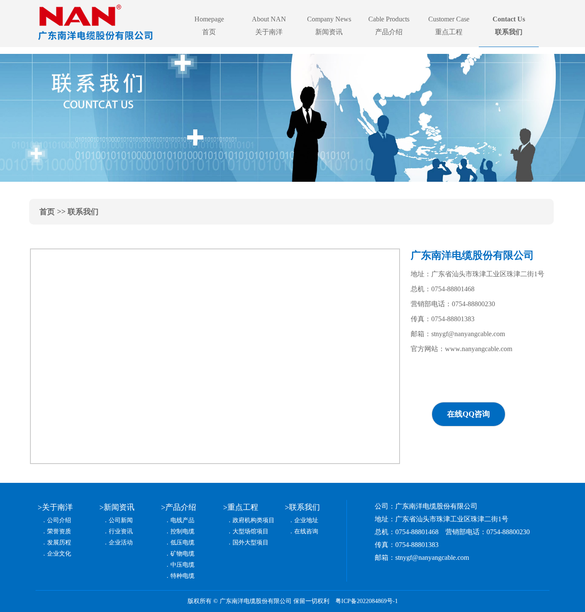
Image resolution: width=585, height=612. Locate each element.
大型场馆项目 (251, 531)
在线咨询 (306, 531)
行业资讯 (121, 531)
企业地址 (306, 520)
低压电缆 (182, 542)
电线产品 (182, 520)
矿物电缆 (182, 553)
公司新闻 (121, 520)
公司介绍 (59, 520)
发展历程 (59, 542)
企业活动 (121, 542)
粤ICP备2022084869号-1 (366, 601)
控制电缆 (182, 531)
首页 (47, 211)
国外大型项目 (251, 542)
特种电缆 (182, 576)
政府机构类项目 (254, 520)
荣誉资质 (59, 531)
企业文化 (59, 553)
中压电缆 (182, 565)
